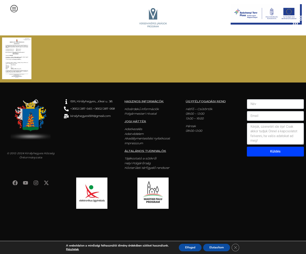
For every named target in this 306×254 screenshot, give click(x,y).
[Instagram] (36, 183)
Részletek (72, 249)
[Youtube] (25, 183)
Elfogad (190, 247)
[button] (14, 8)
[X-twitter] (46, 183)
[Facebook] (15, 183)
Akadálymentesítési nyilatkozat (147, 138)
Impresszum (133, 143)
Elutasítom (216, 247)
